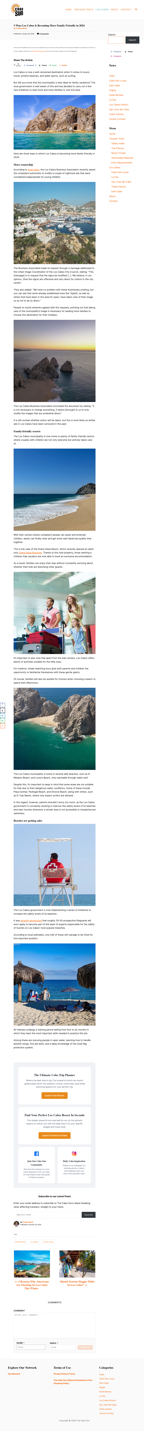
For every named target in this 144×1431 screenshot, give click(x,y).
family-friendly (20, 1242)
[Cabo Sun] (24, 9)
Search (112, 34)
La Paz (112, 100)
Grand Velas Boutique (30, 552)
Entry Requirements (121, 162)
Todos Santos (116, 114)
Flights (112, 90)
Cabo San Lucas (117, 80)
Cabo (112, 75)
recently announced (31, 920)
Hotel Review (116, 95)
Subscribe (88, 1215)
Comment (19, 1310)
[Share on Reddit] (2, 725)
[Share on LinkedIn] (2, 715)
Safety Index (118, 143)
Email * (54, 1343)
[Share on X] (2, 710)
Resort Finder (118, 153)
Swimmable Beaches (122, 158)
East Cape (114, 85)
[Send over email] (2, 720)
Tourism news (48, 1242)
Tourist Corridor (117, 119)
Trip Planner (117, 148)
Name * (21, 1343)
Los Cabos (34, 1242)
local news (33, 169)
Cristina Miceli (21, 28)
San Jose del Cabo (119, 109)
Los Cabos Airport (118, 104)
